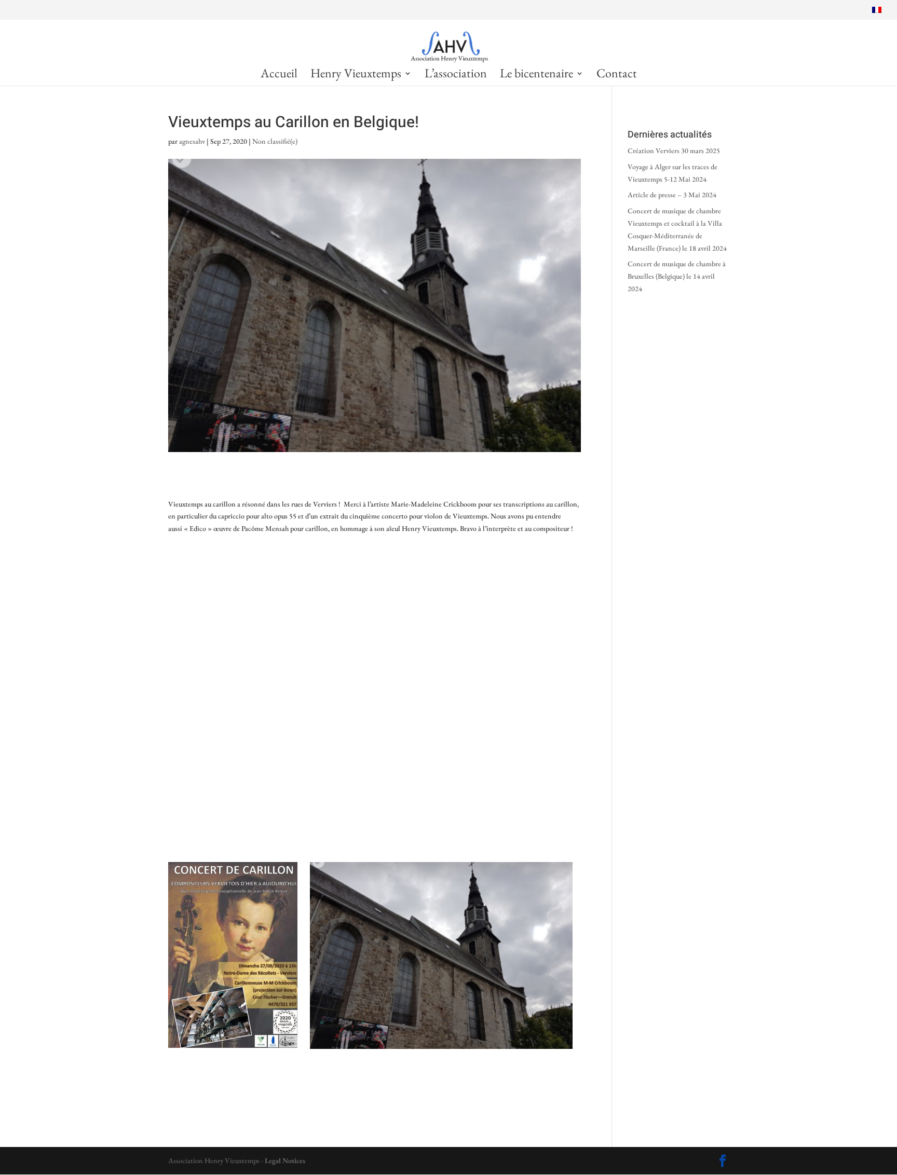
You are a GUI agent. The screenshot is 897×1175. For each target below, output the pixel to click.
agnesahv (192, 141)
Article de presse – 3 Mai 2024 (673, 194)
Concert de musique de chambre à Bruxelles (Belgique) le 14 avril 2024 (677, 276)
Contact (616, 75)
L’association (456, 75)
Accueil (279, 75)
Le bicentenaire (536, 75)
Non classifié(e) (274, 141)
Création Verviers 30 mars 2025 (674, 150)
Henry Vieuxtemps (355, 75)
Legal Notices (285, 1160)
